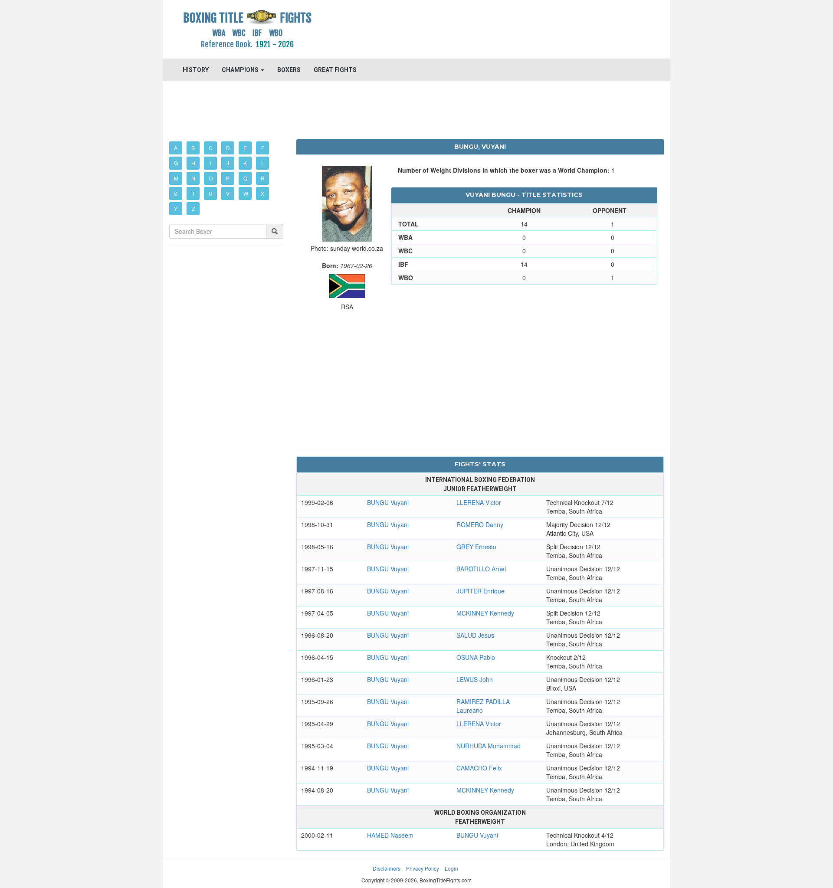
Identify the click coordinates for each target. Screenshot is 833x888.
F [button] (262, 147)
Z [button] (193, 208)
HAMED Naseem (390, 835)
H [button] (193, 163)
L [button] (262, 163)
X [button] (262, 193)
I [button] (210, 163)
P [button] (228, 178)
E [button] (245, 147)
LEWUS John (474, 679)
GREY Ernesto (476, 546)
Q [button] (245, 178)
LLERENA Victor (478, 502)
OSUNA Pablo (475, 657)
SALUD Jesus (475, 635)
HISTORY (196, 69)
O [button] (211, 178)
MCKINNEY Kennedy (485, 613)
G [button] (176, 163)
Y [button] (175, 208)
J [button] (227, 163)
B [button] (193, 147)
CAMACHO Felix (479, 767)
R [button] (263, 178)
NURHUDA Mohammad (488, 745)
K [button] (245, 163)
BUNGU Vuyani (388, 502)
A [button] (175, 147)
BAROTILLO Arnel (481, 568)
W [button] (245, 193)
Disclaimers (386, 868)
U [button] (211, 193)
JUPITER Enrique (480, 591)
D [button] (228, 147)
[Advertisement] (480, 28)
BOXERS (289, 69)
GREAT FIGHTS (335, 69)
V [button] (228, 193)
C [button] (211, 147)
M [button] (176, 178)
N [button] (193, 178)
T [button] (193, 193)
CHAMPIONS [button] (241, 69)
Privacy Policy (422, 868)
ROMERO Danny (479, 524)
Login (451, 868)
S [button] (175, 193)
